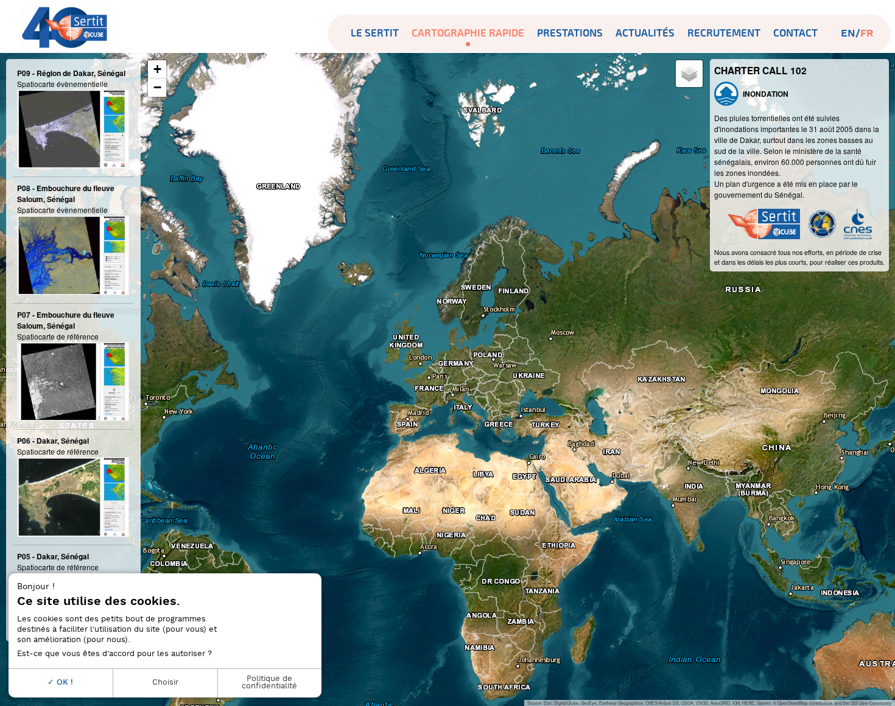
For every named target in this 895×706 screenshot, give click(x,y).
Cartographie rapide (468, 33)
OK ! (63, 683)
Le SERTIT (375, 33)
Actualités (645, 33)
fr (867, 33)
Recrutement (723, 33)
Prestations (570, 33)
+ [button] (157, 69)
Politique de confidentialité (269, 683)
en (848, 33)
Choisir (165, 683)
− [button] (157, 87)
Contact (795, 33)
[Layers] (689, 73)
